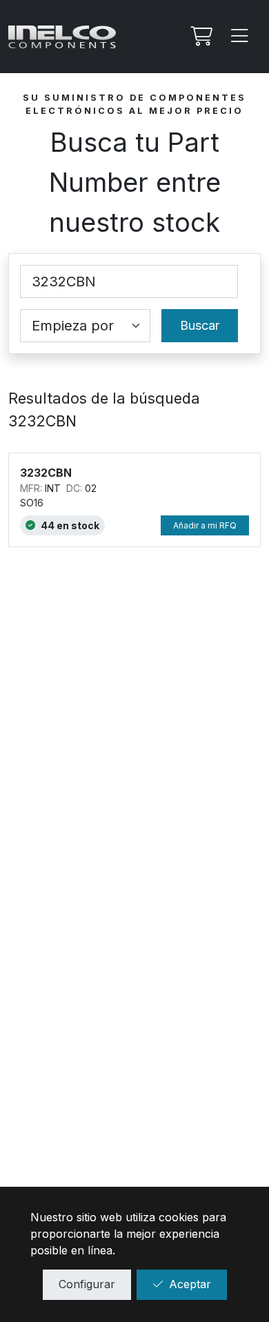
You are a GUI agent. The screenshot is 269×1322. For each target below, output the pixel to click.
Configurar (87, 1284)
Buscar (199, 325)
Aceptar (190, 1284)
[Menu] (240, 36)
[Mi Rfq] (200, 36)
